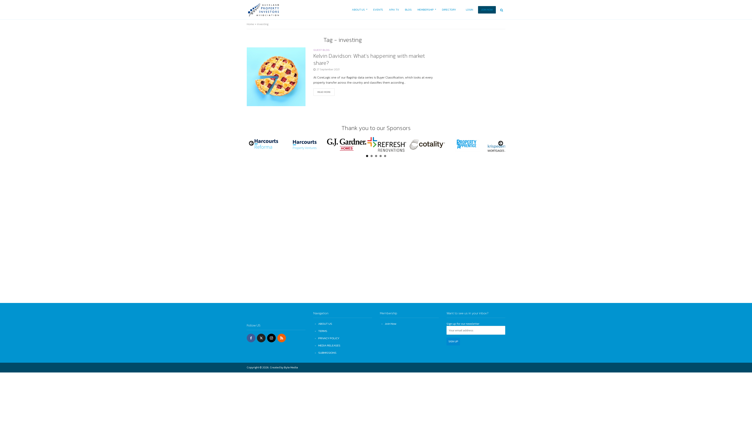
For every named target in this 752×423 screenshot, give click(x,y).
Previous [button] (252, 143)
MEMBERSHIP (426, 10)
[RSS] (281, 338)
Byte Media (291, 367)
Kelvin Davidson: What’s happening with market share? (369, 59)
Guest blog (321, 50)
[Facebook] (251, 338)
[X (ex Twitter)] (261, 338)
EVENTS (378, 10)
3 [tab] (376, 156)
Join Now (390, 323)
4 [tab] (381, 156)
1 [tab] (367, 156)
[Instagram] (271, 338)
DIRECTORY (449, 10)
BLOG (408, 10)
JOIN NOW (487, 10)
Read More (324, 92)
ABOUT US (358, 10)
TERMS (322, 331)
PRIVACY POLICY (328, 338)
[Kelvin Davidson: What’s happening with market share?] (276, 76)
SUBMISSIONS (327, 352)
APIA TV (394, 10)
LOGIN (469, 10)
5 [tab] (385, 156)
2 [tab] (372, 156)
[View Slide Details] (266, 144)
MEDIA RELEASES (329, 345)
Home (250, 24)
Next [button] (500, 143)
